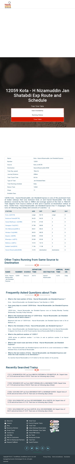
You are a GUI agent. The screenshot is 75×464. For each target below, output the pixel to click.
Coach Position (33, 442)
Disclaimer (67, 456)
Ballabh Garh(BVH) (11, 246)
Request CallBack (12, 442)
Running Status (37, 115)
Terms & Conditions (57, 456)
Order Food (32, 421)
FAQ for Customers (12, 437)
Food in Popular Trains (35, 423)
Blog (8, 425)
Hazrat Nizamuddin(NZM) (13, 250)
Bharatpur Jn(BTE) (11, 239)
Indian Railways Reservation (37, 428)
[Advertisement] (37, 13)
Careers (9, 423)
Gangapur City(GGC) (11, 225)
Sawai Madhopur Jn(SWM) (13, 222)
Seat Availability (37, 110)
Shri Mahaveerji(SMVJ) (12, 229)
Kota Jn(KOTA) (10, 215)
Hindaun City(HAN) (11, 232)
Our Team (31, 435)
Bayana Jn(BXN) (10, 236)
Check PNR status (34, 432)
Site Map (9, 435)
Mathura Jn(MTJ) (10, 243)
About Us (9, 421)
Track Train (32, 425)
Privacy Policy (47, 456)
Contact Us (10, 432)
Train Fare (31, 440)
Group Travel (10, 430)
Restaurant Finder (34, 437)
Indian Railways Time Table (37, 430)
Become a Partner (12, 428)
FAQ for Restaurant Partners (15, 440)
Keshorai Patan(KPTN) (12, 218)
